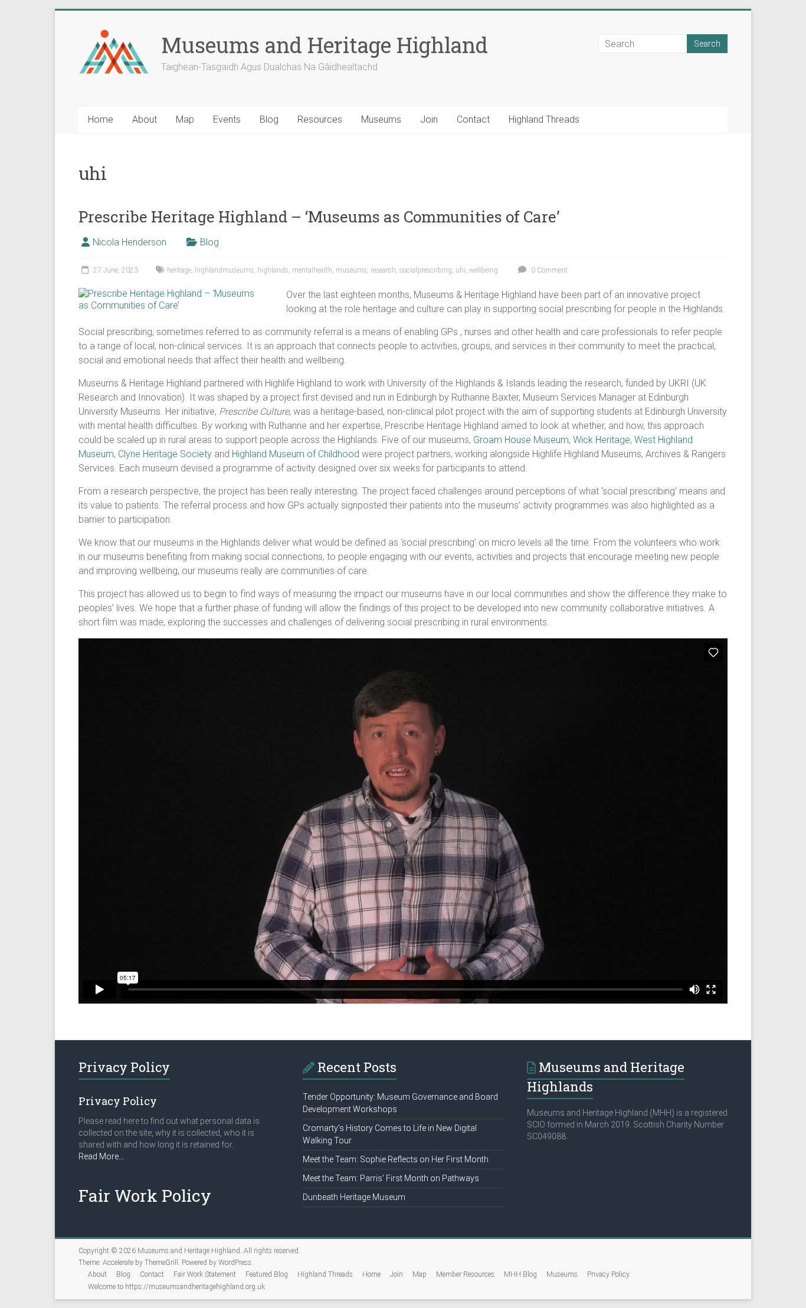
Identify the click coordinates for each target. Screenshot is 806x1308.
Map (185, 119)
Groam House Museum (521, 439)
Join (429, 119)
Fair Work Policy (144, 1196)
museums (351, 270)
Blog (269, 119)
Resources (319, 119)
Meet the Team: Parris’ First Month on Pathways (391, 1178)
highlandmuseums (224, 270)
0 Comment (548, 270)
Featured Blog (266, 1274)
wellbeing (483, 270)
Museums (381, 119)
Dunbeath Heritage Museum (354, 1197)
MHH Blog (520, 1274)
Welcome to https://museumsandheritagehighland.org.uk (176, 1287)
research (383, 270)
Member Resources (465, 1274)
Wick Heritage (601, 439)
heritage (179, 270)
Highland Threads (544, 119)
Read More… (101, 1156)
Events (227, 119)
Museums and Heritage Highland (324, 45)
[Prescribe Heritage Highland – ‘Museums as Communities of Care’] (169, 293)
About (144, 119)
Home (100, 119)
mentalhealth (312, 270)
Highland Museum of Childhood (295, 454)
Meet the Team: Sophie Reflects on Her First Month (396, 1159)
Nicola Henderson (129, 242)
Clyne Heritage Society (165, 454)
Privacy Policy (608, 1274)
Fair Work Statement (204, 1274)
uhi (461, 270)
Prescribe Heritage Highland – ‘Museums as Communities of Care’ (319, 216)
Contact (473, 119)
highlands (273, 270)
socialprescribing (425, 270)
